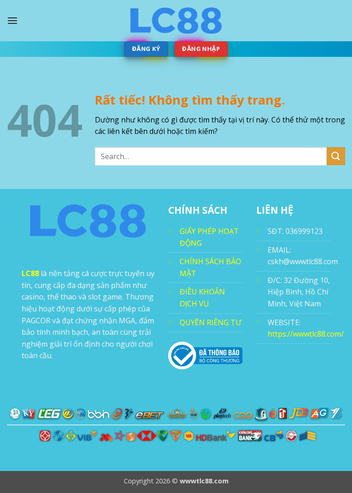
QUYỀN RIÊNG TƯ (210, 322)
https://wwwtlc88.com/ (306, 334)
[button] (12, 20)
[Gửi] (336, 156)
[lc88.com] (176, 20)
